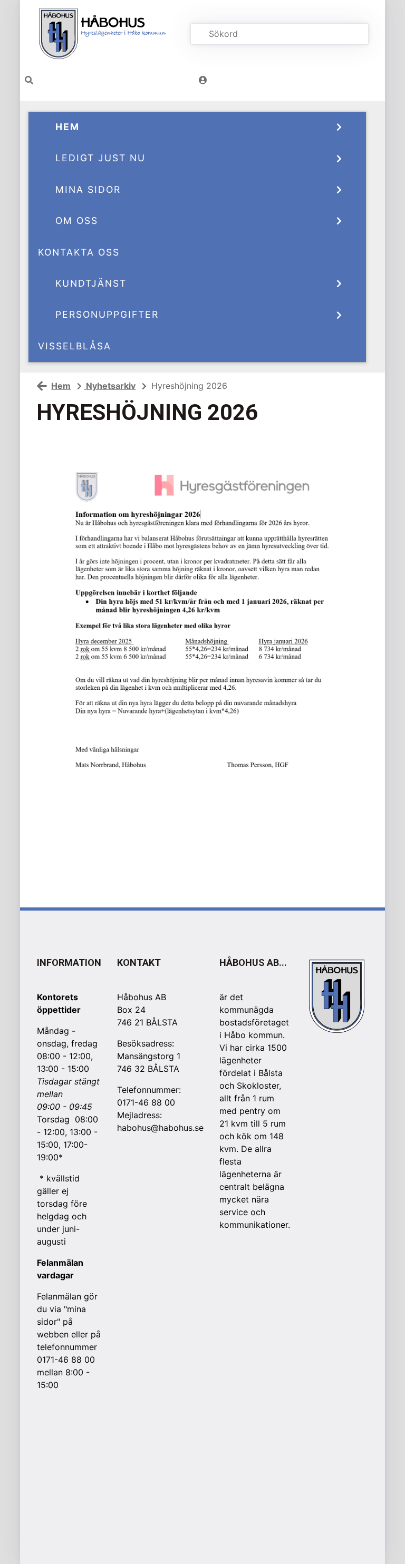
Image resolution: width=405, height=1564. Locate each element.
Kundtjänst (91, 283)
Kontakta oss (79, 252)
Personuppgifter (107, 314)
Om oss (76, 220)
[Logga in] (203, 80)
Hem (67, 126)
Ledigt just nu (100, 157)
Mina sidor (88, 189)
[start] (105, 33)
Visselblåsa (74, 345)
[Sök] (351, 34)
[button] (29, 80)
